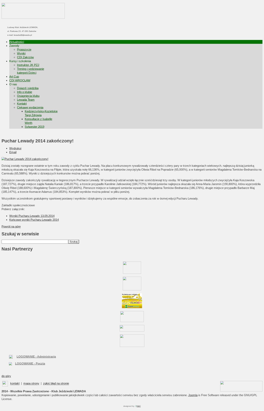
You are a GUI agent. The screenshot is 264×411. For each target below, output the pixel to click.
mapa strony (31, 383)
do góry (6, 376)
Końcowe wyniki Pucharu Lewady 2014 (34, 219)
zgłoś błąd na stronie (56, 383)
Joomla (193, 395)
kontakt (15, 383)
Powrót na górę (11, 226)
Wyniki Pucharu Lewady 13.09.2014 (32, 215)
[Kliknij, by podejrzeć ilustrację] (25, 159)
